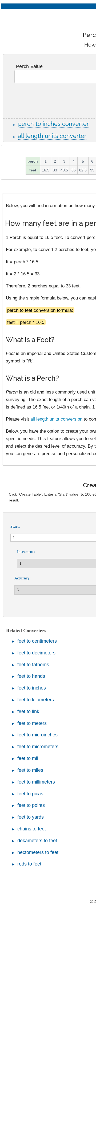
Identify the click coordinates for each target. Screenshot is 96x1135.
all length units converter (52, 136)
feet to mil (27, 758)
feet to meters (32, 723)
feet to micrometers (37, 746)
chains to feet (31, 828)
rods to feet (29, 864)
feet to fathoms (33, 664)
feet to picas (30, 793)
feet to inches (31, 688)
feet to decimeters (36, 652)
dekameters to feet (37, 840)
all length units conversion (56, 419)
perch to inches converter (53, 124)
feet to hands (31, 676)
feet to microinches (37, 734)
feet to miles (30, 770)
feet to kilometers (35, 699)
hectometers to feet (37, 852)
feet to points (31, 805)
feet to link (28, 711)
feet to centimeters (37, 641)
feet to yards (30, 817)
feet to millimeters (36, 782)
